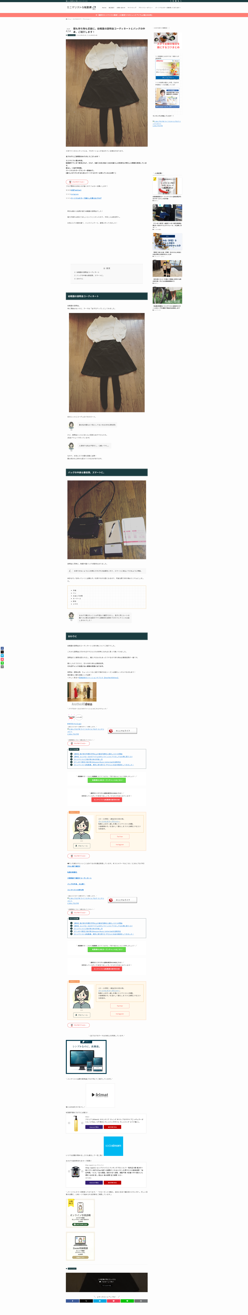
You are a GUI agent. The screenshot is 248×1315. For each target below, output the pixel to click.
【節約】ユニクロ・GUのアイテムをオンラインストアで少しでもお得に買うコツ (103, 756)
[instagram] (173, 1)
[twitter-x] (171, 1)
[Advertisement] (106, 244)
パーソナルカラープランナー (108, 821)
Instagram (75, 194)
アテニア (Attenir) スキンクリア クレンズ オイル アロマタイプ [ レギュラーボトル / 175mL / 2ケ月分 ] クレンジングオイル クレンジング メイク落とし (114, 1120)
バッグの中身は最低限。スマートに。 (90, 275)
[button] (72, 1301)
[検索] (181, 1)
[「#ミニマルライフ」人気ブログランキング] (122, 733)
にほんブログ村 (73, 734)
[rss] (178, 1)
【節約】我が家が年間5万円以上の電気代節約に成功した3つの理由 (97, 754)
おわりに (80, 278)
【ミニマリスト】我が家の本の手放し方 (88, 759)
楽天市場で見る (112, 1127)
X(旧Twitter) (76, 190)
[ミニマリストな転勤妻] (81, 7)
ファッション (71, 35)
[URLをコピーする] (141, 1301)
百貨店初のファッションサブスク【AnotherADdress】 (99, 677)
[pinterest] (176, 1)
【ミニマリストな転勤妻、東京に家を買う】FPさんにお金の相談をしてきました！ (103, 765)
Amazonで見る (94, 1127)
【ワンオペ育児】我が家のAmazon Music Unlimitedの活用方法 (97, 762)
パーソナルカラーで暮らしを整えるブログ (86, 198)
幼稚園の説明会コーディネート (88, 272)
